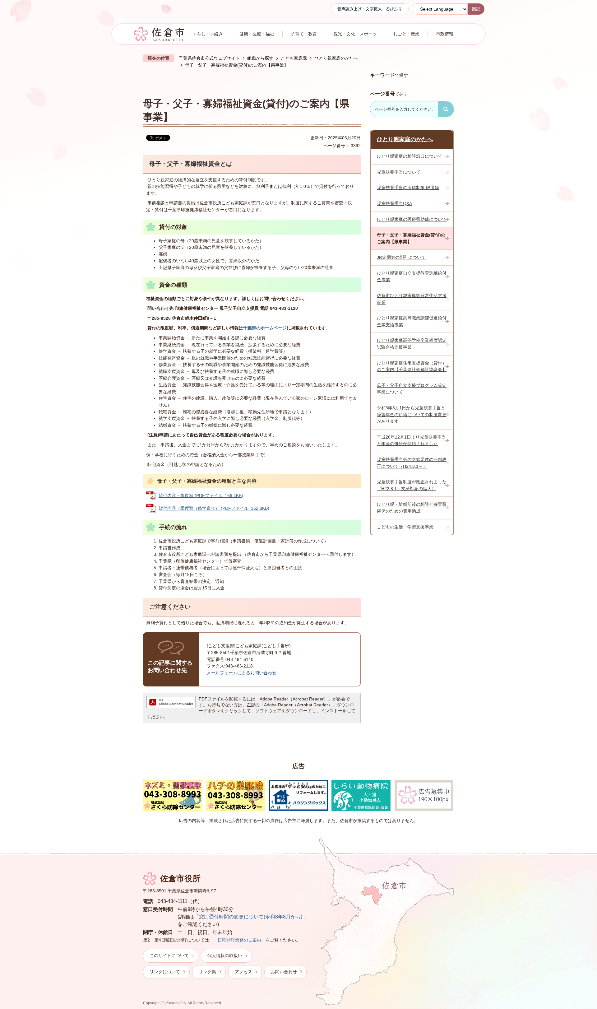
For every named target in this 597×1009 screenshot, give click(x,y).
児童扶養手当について (398, 172)
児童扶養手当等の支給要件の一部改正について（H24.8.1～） (412, 463)
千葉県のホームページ (265, 327)
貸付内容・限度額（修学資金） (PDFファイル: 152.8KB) (214, 508)
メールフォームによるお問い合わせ (241, 672)
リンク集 (207, 971)
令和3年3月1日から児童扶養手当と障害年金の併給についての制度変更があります (412, 414)
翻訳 (476, 9)
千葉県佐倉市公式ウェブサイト (209, 58)
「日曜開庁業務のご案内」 (239, 939)
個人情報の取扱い (224, 955)
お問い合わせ (284, 971)
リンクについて (165, 971)
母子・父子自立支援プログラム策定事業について (412, 389)
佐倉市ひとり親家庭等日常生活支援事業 (412, 299)
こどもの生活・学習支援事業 (405, 526)
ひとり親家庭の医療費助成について (412, 219)
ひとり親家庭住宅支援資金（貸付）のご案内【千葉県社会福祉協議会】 (412, 366)
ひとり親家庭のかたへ (336, 58)
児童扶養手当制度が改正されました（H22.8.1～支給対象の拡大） (412, 485)
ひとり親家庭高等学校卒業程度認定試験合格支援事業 (412, 344)
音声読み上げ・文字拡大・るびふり (369, 9)
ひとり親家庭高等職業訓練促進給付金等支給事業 (412, 321)
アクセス (243, 971)
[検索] (446, 109)
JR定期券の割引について (401, 257)
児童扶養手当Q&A (394, 203)
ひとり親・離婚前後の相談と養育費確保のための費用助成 (412, 508)
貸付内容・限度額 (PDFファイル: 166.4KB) (201, 495)
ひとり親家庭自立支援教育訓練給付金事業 (412, 276)
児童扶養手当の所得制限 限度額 (408, 187)
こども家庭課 (294, 58)
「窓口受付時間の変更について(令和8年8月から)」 (250, 916)
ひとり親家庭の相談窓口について (409, 156)
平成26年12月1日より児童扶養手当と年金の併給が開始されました (411, 440)
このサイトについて (169, 955)
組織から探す (260, 58)
